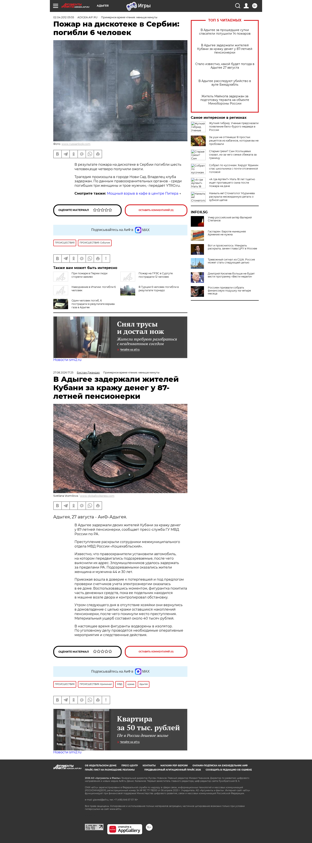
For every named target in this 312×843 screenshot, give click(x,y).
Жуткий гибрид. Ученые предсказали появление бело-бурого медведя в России (234, 127)
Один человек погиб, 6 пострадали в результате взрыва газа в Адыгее (93, 304)
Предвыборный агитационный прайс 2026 (172, 769)
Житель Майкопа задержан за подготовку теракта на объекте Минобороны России (224, 100)
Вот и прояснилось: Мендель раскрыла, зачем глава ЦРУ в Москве (232, 247)
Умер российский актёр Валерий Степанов (230, 219)
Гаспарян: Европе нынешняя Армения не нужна (227, 233)
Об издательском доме (101, 765)
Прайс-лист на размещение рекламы (110, 769)
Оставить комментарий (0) (156, 210)
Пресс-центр (129, 765)
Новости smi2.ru (67, 360)
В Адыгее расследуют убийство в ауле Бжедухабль (224, 82)
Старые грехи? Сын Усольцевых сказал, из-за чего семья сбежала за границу (233, 155)
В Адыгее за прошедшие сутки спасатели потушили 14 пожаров (225, 31)
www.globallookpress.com (97, 495)
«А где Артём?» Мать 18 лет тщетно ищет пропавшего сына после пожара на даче (232, 183)
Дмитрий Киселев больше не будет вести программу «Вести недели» (231, 275)
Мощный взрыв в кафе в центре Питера (142, 193)
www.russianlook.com (76, 144)
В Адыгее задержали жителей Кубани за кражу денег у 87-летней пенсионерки (224, 49)
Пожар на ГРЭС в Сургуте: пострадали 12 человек (156, 275)
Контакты (149, 765)
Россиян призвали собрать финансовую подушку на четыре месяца (229, 290)
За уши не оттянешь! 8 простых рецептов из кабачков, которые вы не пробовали (234, 141)
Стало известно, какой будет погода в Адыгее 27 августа (224, 65)
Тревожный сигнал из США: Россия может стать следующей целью (231, 261)
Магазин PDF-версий (174, 765)
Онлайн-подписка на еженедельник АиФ (220, 765)
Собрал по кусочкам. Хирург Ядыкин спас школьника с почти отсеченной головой (233, 169)
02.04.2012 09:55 (63, 17)
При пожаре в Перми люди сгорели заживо (89, 275)
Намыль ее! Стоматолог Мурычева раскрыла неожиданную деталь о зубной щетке (232, 197)
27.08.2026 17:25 (63, 372)
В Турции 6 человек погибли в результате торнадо (159, 288)
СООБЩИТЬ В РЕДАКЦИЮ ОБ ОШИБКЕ (229, 769)
